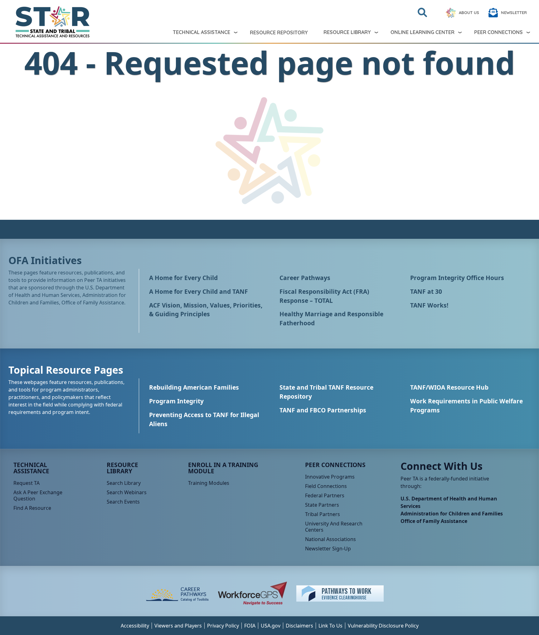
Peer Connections (498, 32)
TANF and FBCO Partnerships (322, 410)
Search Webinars (127, 492)
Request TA (26, 483)
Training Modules (208, 483)
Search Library (124, 483)
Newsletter (514, 12)
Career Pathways (304, 277)
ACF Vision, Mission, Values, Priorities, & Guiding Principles (205, 309)
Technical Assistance (201, 32)
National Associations (330, 539)
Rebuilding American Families (194, 387)
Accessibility (135, 626)
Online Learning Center (422, 32)
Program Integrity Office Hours (457, 277)
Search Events (123, 501)
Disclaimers (299, 626)
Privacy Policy (223, 626)
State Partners (322, 504)
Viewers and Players (178, 626)
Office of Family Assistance (434, 521)
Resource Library (347, 32)
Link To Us (330, 626)
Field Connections (326, 486)
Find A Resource (32, 508)
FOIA (249, 626)
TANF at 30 (426, 291)
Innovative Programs (330, 476)
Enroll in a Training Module (223, 467)
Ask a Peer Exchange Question (37, 495)
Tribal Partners (322, 514)
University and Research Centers (333, 526)
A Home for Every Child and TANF (198, 291)
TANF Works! (429, 305)
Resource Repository (279, 32)
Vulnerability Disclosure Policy (383, 626)
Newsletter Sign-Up (328, 548)
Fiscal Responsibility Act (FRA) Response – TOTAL (324, 296)
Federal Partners (324, 495)
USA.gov (270, 626)
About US (469, 12)
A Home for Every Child (183, 277)
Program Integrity (176, 401)
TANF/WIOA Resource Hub (449, 387)
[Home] (47, 21)
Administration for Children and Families (452, 513)
